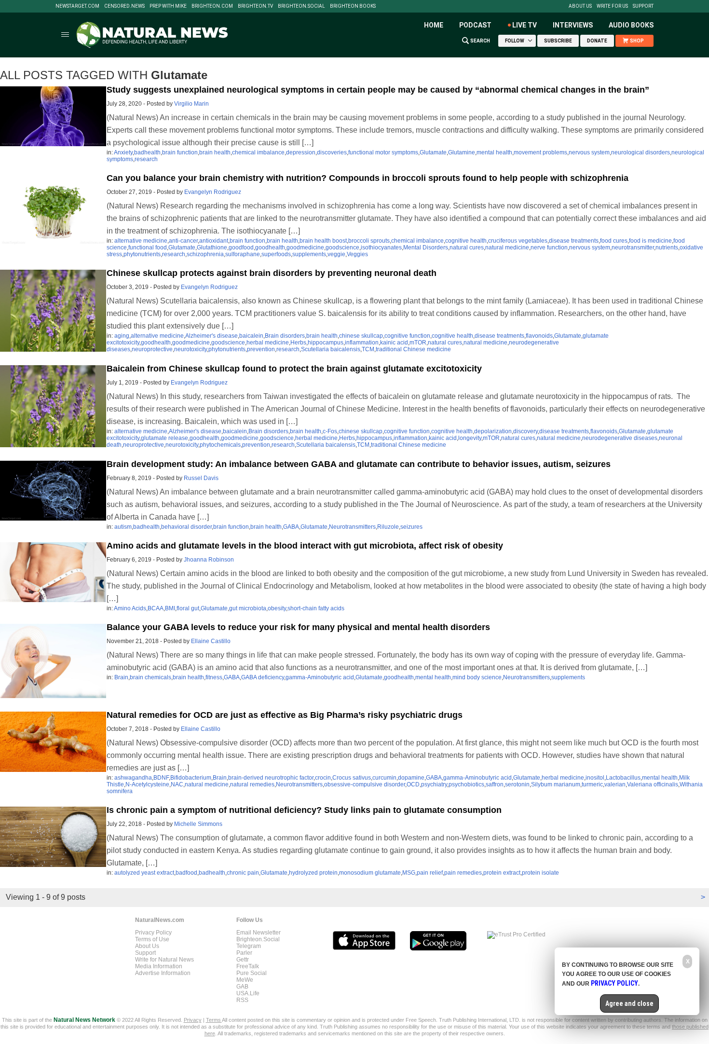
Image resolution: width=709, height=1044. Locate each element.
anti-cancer (183, 240)
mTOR (417, 342)
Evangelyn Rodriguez (212, 192)
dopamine (411, 777)
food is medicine (650, 240)
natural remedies (252, 784)
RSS (242, 1000)
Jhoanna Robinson (209, 559)
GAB (242, 986)
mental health (494, 152)
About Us (580, 6)
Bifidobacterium (190, 777)
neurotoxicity (190, 349)
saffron (495, 784)
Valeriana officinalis (652, 784)
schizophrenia (205, 254)
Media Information (158, 966)
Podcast (475, 25)
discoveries (332, 152)
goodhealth (270, 247)
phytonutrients (142, 254)
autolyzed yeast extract (144, 872)
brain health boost (323, 240)
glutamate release (164, 438)
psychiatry (434, 784)
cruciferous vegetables (517, 240)
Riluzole (388, 526)
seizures (411, 526)
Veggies (357, 254)
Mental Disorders (425, 247)
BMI (170, 608)
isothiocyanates (381, 247)
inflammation (362, 342)
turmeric (592, 784)
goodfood (241, 247)
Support (643, 6)
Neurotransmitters (352, 526)
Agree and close (629, 1003)
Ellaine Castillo (211, 641)
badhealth (147, 152)
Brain (121, 677)
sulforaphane (242, 254)
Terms (214, 1020)
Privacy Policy (153, 932)
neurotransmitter (633, 247)
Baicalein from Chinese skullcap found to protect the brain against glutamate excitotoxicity (294, 368)
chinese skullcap (361, 335)
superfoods (276, 254)
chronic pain (243, 872)
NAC (177, 784)
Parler (244, 952)
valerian (615, 784)
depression (300, 152)
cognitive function (407, 335)
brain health (215, 152)
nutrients (666, 247)
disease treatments (574, 240)
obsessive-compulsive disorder (364, 784)
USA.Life (247, 993)
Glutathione (212, 247)
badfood (186, 872)
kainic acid (394, 342)
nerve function (549, 247)
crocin (323, 777)
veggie (336, 254)
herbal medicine (267, 342)
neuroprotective (152, 349)
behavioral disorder (186, 526)
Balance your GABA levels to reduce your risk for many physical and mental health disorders (298, 627)
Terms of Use (152, 939)
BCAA (156, 608)
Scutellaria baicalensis (330, 349)
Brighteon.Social (301, 6)
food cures (613, 240)
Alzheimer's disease (211, 335)
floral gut (188, 608)
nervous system (589, 152)
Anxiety (123, 152)
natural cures (467, 247)
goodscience (342, 247)
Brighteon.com (212, 6)
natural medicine (507, 247)
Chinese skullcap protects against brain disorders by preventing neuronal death (271, 273)
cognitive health (466, 240)
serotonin (517, 784)
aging (121, 335)
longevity (469, 438)
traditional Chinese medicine (413, 349)
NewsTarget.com (77, 6)
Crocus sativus (351, 777)
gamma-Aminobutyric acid (320, 677)
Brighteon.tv (255, 6)
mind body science (477, 677)
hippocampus (325, 342)
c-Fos (330, 431)
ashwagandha (133, 777)
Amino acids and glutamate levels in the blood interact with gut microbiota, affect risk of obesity (305, 545)
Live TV (524, 25)
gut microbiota (247, 608)
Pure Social (251, 973)
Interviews (573, 25)
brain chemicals (150, 677)
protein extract (501, 872)
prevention (261, 349)
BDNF (161, 777)
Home (433, 25)
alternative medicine (140, 240)
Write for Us (612, 6)
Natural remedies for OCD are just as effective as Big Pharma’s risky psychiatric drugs (285, 715)
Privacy (193, 1020)
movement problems (540, 152)
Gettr (242, 959)
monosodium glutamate (370, 872)
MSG (408, 872)
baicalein (251, 335)
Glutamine (461, 152)
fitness (213, 677)
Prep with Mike (168, 6)
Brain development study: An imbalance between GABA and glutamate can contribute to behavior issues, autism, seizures (359, 464)
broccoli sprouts (369, 240)
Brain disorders (285, 335)
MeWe (244, 979)
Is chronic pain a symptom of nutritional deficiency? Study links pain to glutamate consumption (304, 810)
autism (123, 526)
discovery (525, 431)
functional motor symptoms (383, 152)
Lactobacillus (623, 777)
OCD (413, 784)
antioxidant (213, 240)
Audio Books (631, 25)
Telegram (248, 946)
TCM (368, 349)
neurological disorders (640, 152)
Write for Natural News (164, 959)
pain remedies (463, 872)
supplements (309, 254)
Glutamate (433, 152)
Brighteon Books (353, 6)
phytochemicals (220, 444)
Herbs (298, 342)
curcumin (384, 777)
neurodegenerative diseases (619, 438)
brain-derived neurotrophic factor (271, 777)
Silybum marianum (555, 784)
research (146, 159)
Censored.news (124, 6)
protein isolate (540, 872)
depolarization (493, 431)
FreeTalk (247, 966)
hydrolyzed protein (313, 872)
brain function (180, 152)
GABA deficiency (262, 677)
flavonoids (539, 335)
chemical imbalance (258, 152)
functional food (147, 247)
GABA (291, 526)
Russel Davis (201, 478)
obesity (277, 608)
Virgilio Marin (191, 103)
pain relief (430, 872)
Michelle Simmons (198, 824)
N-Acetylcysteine (147, 784)
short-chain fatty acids (315, 608)
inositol (595, 777)
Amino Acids (130, 608)
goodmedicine (305, 247)
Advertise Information (163, 973)
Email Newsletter (258, 932)
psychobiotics (466, 784)
